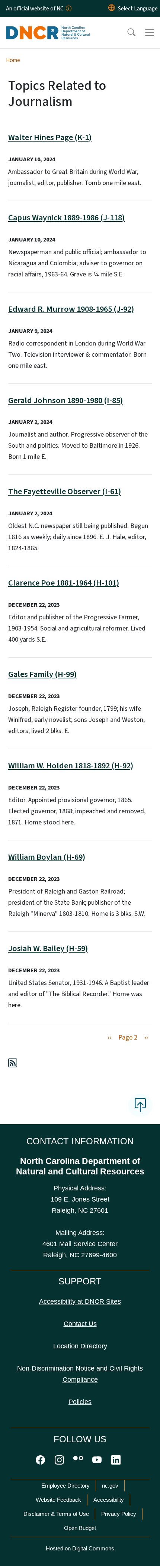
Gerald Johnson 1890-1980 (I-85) (65, 400)
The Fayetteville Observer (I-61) (64, 491)
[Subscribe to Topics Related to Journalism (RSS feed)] (12, 1064)
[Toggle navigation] (149, 33)
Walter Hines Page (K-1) (50, 137)
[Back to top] (140, 1105)
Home (13, 60)
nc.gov (110, 1485)
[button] (126, 33)
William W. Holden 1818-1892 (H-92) (70, 766)
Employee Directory (65, 1485)
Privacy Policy (118, 1514)
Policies (80, 1401)
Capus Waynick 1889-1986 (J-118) (66, 218)
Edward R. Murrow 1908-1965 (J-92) (71, 309)
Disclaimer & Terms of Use (56, 1514)
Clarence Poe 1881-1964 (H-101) (63, 583)
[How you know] (68, 8)
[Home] (48, 26)
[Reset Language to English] (111, 8)
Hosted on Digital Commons (80, 1548)
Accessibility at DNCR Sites (80, 1301)
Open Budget (80, 1528)
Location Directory (80, 1346)
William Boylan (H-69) (46, 857)
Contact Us (80, 1323)
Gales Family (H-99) (42, 674)
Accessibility (108, 1500)
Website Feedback (58, 1500)
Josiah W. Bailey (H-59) (48, 948)
